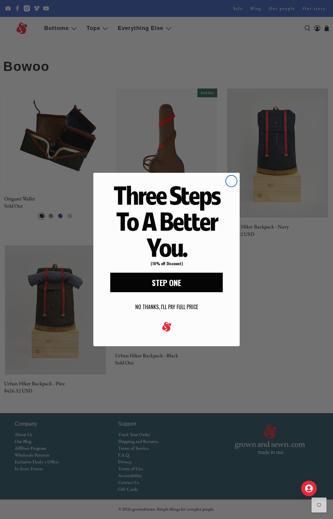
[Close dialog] (231, 181)
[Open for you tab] (309, 488)
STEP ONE (166, 282)
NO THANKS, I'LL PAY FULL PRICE (166, 307)
